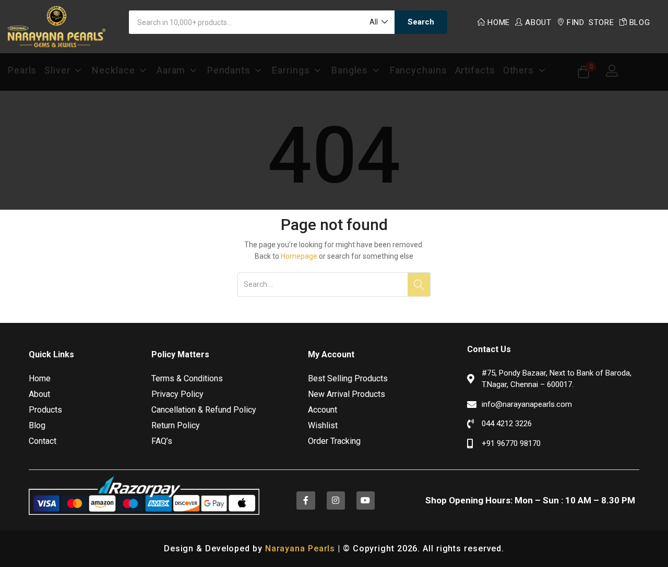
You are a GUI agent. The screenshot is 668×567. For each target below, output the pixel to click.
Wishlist (323, 425)
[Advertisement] (334, 126)
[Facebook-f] (305, 500)
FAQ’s (161, 441)
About (538, 22)
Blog (639, 22)
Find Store (590, 22)
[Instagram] (336, 500)
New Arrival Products (346, 394)
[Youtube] (365, 500)
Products (45, 410)
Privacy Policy (177, 394)
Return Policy (175, 425)
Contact (42, 441)
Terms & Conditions (187, 378)
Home (498, 22)
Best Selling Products (348, 378)
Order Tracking (334, 441)
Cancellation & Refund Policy (203, 410)
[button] (378, 22)
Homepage (299, 256)
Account (322, 410)
